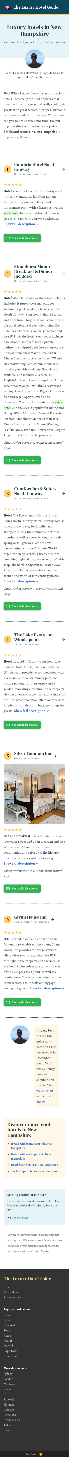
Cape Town (10, 1351)
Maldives (9, 1384)
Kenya (7, 1389)
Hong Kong (10, 1356)
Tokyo (7, 1331)
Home (7, 1287)
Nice (6, 1394)
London (8, 1379)
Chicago (9, 1410)
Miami (8, 1341)
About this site (13, 1292)
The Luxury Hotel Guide (36, 7)
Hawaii (8, 1430)
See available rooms (25, 238)
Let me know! (20, 1218)
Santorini (9, 1400)
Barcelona (10, 1415)
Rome (7, 1336)
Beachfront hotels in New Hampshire (34, 1165)
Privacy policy (12, 1297)
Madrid (8, 1346)
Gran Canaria (12, 1420)
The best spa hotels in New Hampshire (35, 1171)
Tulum (8, 1425)
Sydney (8, 1374)
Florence (9, 1405)
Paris (7, 1315)
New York (9, 1325)
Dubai (7, 1320)
